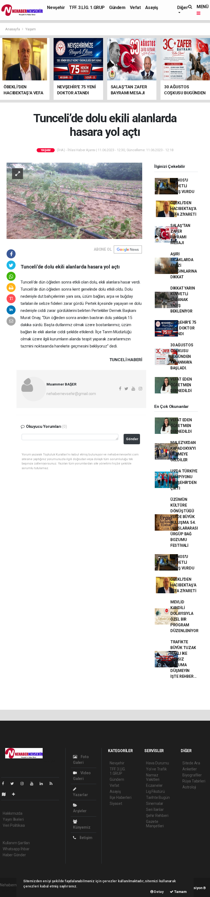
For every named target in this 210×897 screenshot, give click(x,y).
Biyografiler (192, 775)
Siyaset (116, 803)
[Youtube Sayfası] (34, 783)
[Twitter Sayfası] (14, 783)
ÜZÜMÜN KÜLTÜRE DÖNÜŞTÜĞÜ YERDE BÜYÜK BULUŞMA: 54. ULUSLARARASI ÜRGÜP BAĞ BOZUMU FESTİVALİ (184, 522)
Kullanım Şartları (16, 843)
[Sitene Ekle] (15, 794)
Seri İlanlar (155, 809)
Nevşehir (56, 7)
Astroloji (189, 787)
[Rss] (53, 783)
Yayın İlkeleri (13, 819)
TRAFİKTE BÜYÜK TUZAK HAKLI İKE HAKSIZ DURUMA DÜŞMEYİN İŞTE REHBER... (183, 659)
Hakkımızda (12, 813)
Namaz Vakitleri (152, 777)
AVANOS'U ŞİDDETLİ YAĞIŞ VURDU (182, 186)
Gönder (132, 439)
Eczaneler (154, 785)
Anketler (189, 769)
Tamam (180, 892)
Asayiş (151, 7)
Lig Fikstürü (155, 791)
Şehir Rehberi (157, 815)
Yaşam (30, 29)
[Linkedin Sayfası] (43, 783)
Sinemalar (154, 803)
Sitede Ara (191, 763)
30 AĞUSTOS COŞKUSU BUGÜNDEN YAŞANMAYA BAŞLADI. (181, 356)
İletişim (85, 837)
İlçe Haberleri (120, 797)
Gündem (117, 7)
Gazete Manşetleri (155, 823)
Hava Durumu (157, 763)
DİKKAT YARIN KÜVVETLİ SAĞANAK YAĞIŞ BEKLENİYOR (182, 299)
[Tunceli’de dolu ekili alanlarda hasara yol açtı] (74, 200)
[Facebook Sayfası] (5, 783)
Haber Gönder (14, 855)
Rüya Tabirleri (193, 781)
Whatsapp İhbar (16, 849)
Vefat (135, 7)
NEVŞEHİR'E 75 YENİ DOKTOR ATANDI (183, 328)
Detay (158, 892)
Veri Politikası (14, 825)
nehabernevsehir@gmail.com (71, 393)
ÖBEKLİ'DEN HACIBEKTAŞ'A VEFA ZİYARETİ (183, 209)
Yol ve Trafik (156, 769)
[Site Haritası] (6, 794)
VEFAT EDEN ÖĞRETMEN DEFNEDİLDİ (181, 385)
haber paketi (10, 891)
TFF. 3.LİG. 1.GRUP (87, 7)
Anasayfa (13, 29)
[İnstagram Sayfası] (24, 783)
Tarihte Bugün (158, 797)
